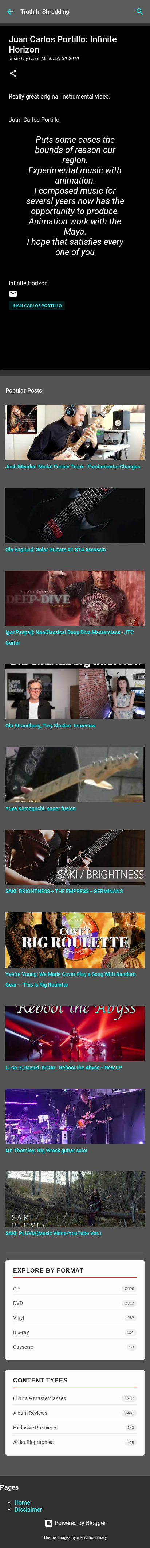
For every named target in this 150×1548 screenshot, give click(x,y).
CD (73, 1289)
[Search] (139, 11)
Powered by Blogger (79, 1523)
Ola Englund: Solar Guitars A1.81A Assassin (55, 549)
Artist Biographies (73, 1442)
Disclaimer (28, 1509)
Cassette (73, 1347)
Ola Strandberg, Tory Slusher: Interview (50, 726)
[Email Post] (13, 296)
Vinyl (73, 1318)
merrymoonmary (92, 1537)
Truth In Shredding (44, 11)
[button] (13, 74)
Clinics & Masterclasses (73, 1398)
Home (22, 1502)
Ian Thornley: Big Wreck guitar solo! (46, 1150)
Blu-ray (73, 1332)
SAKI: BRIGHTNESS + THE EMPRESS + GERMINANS (64, 891)
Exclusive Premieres (73, 1428)
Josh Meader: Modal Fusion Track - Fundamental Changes (72, 467)
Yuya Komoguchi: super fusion (40, 808)
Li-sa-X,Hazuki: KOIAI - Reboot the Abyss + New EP (63, 1067)
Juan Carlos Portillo (37, 305)
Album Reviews (73, 1413)
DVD (73, 1303)
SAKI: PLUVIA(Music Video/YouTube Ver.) (53, 1233)
